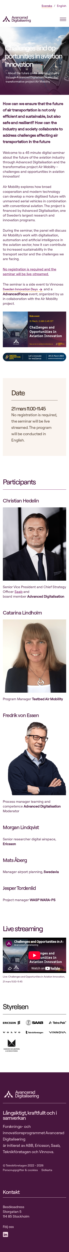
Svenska (47, 6)
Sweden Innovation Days (20, 289)
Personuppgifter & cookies (20, 1170)
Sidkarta (46, 1170)
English (61, 6)
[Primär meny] (63, 19)
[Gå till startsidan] (18, 19)
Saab (19, 592)
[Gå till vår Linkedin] (6, 1234)
